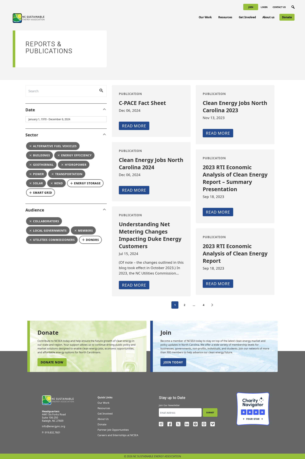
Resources (225, 17)
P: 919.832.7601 (51, 432)
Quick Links (105, 397)
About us (268, 17)
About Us (103, 419)
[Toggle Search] (292, 6)
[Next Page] (212, 305)
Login (264, 7)
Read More (134, 125)
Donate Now (52, 362)
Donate (287, 17)
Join (250, 7)
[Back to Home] (28, 18)
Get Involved (247, 17)
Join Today (173, 362)
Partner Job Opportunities (113, 430)
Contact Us (279, 7)
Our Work (205, 17)
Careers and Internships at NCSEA (118, 435)
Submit (210, 412)
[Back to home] (58, 400)
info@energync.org (53, 426)
